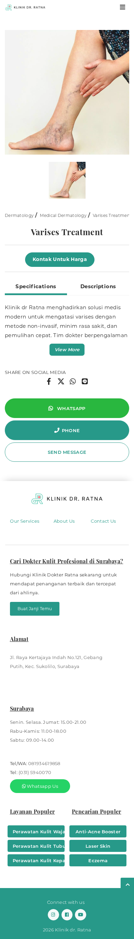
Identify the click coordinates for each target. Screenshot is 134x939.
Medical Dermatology (63, 215)
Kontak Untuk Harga (60, 259)
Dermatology (19, 215)
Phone (71, 430)
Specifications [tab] (35, 286)
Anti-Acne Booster (98, 831)
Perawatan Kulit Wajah (39, 831)
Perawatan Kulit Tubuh (39, 846)
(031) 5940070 (35, 772)
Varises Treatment (112, 215)
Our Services (24, 521)
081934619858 (44, 763)
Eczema (98, 860)
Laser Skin (98, 846)
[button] (67, 350)
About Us (64, 521)
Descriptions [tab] (98, 286)
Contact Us (103, 521)
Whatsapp (71, 408)
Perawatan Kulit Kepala (39, 860)
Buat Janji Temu (35, 608)
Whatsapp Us (42, 786)
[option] (67, 92)
